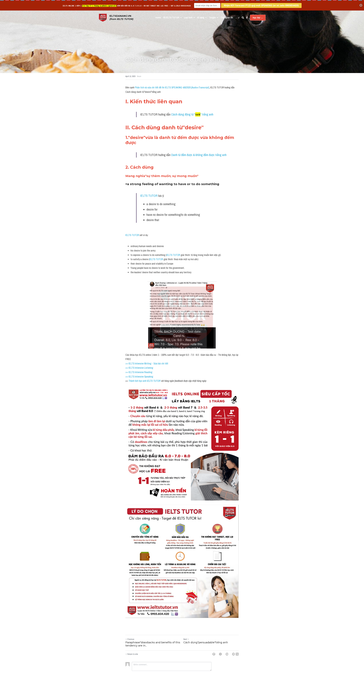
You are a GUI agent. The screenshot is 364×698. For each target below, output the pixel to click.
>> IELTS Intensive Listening (139, 368)
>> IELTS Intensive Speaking (139, 376)
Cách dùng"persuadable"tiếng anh (205, 642)
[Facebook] (213, 654)
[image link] (103, 17)
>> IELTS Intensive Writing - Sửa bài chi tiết (146, 363)
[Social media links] (247, 17)
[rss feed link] (237, 654)
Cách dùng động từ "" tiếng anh (192, 114)
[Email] (233, 654)
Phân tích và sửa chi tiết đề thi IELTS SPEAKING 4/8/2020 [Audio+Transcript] (172, 87)
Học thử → (258, 17)
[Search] (243, 17)
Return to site (132, 654)
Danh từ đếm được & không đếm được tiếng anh (199, 155)
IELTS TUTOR (149, 196)
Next (185, 639)
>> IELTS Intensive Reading (138, 372)
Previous (130, 639)
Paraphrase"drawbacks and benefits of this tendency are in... (152, 644)
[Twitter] (220, 654)
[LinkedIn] (227, 654)
